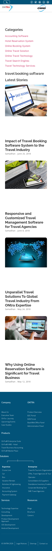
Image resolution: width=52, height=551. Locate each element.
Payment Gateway (9, 494)
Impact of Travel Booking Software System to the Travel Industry (26, 145)
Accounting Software (16, 36)
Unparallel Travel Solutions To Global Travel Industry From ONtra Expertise (22, 298)
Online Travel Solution (17, 50)
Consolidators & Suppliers (38, 480)
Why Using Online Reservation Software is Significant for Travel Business (24, 371)
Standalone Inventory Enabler (39, 484)
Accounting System (9, 491)
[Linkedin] (48, 2)
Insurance (6, 487)
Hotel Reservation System (19, 40)
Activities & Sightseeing (11, 484)
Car (3, 473)
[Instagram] (43, 2)
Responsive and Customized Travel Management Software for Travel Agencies (24, 220)
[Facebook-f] (31, 2)
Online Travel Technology (19, 55)
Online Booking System (17, 45)
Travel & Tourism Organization (40, 470)
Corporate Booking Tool (37, 487)
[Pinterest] (39, 2)
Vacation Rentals (8, 480)
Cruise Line (6, 470)
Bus (3, 477)
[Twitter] (35, 2)
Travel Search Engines (17, 60)
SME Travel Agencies (36, 491)
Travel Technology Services (20, 65)
